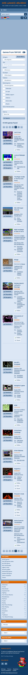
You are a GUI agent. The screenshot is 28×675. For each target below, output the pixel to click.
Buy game (8, 168)
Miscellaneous (14, 597)
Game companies (6, 575)
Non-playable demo (19, 244)
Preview (16, 294)
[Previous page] (7, 127)
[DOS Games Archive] (14, 4)
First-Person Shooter (14, 595)
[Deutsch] (5, 18)
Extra (18, 393)
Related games (6, 637)
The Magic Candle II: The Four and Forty (19, 178)
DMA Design (20, 440)
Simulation (17, 214)
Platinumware (20, 143)
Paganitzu (17, 468)
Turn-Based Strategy (14, 617)
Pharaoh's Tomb (19, 494)
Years (4, 621)
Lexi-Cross (17, 132)
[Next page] (21, 127)
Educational (14, 588)
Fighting (14, 593)
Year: (4, 62)
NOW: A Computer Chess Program (19, 411)
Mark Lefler (20, 419)
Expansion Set (14, 591)
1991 (19, 136)
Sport (14, 613)
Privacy (9, 669)
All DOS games (5, 559)
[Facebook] (22, 18)
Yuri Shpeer (20, 271)
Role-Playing (17, 185)
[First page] (4, 127)
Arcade (14, 586)
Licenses (4, 629)
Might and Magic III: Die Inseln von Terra (19, 237)
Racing (14, 603)
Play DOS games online (8, 561)
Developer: (5, 72)
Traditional (17, 266)
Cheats (4, 577)
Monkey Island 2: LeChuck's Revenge (19, 285)
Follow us (4, 660)
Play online (8, 143)
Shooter (14, 609)
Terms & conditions (6, 670)
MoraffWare (20, 375)
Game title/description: (9, 106)
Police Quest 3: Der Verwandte (19, 530)
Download (8, 140)
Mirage (16, 259)
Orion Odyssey (18, 450)
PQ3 (20, 528)
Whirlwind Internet (13, 673)
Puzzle (16, 136)
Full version (17, 268)
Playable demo (18, 215)
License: (5, 67)
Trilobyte (19, 477)
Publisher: (5, 78)
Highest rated (5, 567)
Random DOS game (7, 573)
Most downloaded (6, 565)
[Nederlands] (8, 18)
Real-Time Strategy (14, 605)
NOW (15, 405)
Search (7, 118)
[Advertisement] (14, 33)
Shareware (17, 371)
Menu (5, 10)
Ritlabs (19, 395)
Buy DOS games (6, 563)
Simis (18, 218)
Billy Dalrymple (20, 460)
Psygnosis (19, 442)
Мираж (23, 264)
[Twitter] (25, 18)
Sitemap (3, 669)
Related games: (7, 83)
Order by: (5, 112)
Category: (5, 57)
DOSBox (19, 150)
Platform (16, 326)
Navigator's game (19, 385)
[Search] (25, 14)
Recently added (6, 569)
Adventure (17, 161)
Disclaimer (15, 669)
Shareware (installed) (19, 370)
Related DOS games (7, 571)
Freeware (16, 163)
